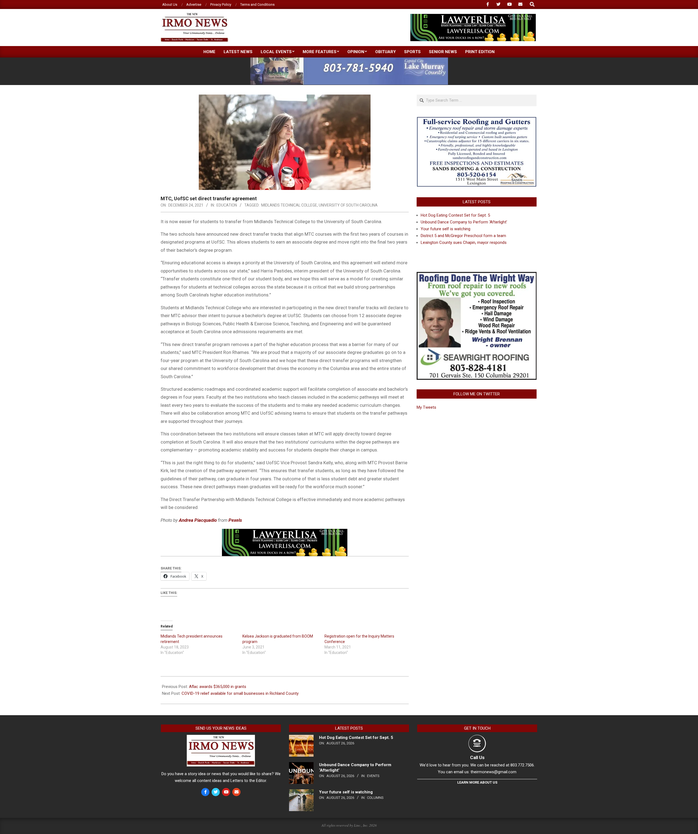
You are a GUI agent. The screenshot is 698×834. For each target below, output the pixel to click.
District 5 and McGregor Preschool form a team (463, 235)
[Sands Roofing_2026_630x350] (477, 119)
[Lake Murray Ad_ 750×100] (349, 60)
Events (373, 776)
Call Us (477, 757)
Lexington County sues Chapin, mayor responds (464, 242)
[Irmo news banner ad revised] (473, 16)
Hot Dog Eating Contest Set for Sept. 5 (455, 215)
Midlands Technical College (289, 205)
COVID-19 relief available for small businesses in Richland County (240, 693)
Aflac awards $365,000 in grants (217, 686)
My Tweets (426, 407)
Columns (375, 798)
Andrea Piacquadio (198, 520)
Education (226, 205)
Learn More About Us (477, 782)
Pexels (235, 520)
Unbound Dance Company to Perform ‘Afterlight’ (464, 222)
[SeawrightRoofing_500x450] (477, 275)
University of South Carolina (348, 205)
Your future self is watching (445, 228)
